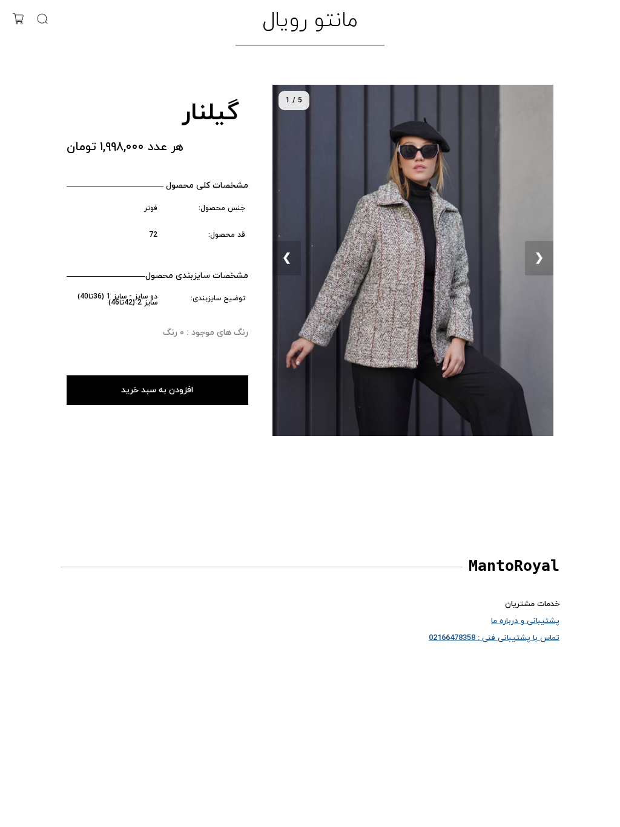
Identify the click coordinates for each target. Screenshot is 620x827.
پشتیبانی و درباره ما (525, 621)
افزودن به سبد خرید (157, 390)
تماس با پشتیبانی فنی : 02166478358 (494, 638)
